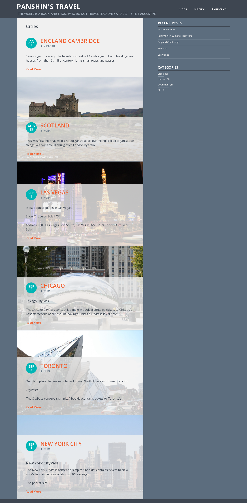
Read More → (35, 69)
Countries (219, 9)
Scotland (54, 125)
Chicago (52, 285)
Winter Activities (166, 29)
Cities (183, 9)
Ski (159, 90)
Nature (199, 9)
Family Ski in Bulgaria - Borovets (175, 35)
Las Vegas (54, 192)
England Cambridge (70, 41)
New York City (61, 443)
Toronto (54, 366)
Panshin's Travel (49, 6)
